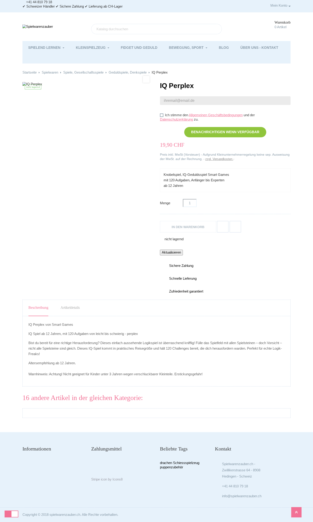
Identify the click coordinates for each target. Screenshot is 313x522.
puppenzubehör (171, 467)
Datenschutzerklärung (176, 119)
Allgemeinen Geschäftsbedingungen (216, 115)
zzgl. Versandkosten (219, 159)
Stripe (95, 479)
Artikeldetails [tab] (70, 307)
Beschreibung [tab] (38, 307)
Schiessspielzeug (186, 463)
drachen (166, 463)
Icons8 (118, 479)
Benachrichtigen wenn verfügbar (225, 132)
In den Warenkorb (188, 227)
